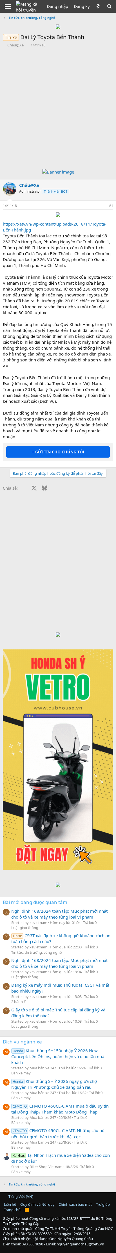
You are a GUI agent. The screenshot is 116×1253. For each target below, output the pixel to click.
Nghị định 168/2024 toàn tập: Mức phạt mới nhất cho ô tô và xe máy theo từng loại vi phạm (59, 914)
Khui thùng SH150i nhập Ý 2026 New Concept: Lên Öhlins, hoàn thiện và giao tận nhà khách (57, 1056)
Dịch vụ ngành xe (22, 1041)
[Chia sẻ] (103, 206)
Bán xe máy (21, 1073)
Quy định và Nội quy (37, 1204)
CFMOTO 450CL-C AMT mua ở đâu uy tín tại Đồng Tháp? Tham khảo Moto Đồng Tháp (60, 1109)
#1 (111, 205)
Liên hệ (10, 1204)
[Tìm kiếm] (109, 6)
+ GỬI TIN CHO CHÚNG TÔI (58, 452)
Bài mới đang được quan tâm (35, 902)
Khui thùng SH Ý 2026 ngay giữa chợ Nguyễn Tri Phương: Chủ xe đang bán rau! (54, 1084)
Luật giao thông (24, 927)
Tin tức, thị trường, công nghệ (36, 952)
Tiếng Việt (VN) (20, 1196)
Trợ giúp (103, 1204)
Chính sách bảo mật (75, 1204)
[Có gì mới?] (98, 6)
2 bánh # (18, 1001)
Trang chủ (12, 1209)
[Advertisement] (58, 108)
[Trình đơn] (7, 6)
